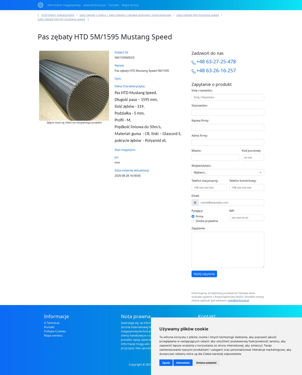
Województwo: (201, 166)
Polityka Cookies (55, 331)
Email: (195, 196)
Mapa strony (130, 5)
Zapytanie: (198, 228)
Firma (199, 216)
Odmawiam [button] (183, 362)
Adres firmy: (200, 135)
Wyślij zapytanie (204, 274)
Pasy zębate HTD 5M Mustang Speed (61, 19)
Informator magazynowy (64, 5)
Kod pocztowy (251, 151)
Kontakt (114, 5)
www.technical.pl (94, 5)
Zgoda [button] (166, 362)
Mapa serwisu (53, 335)
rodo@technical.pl (238, 300)
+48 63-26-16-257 (216, 70)
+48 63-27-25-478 (216, 61)
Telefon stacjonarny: (205, 181)
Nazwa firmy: (200, 120)
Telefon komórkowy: (242, 181)
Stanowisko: (200, 105)
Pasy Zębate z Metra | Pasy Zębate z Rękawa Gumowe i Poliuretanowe (125, 15)
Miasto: (196, 151)
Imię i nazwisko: (202, 90)
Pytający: (197, 211)
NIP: (232, 211)
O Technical (51, 323)
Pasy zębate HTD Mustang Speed (198, 15)
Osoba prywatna (207, 221)
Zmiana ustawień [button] (206, 362)
